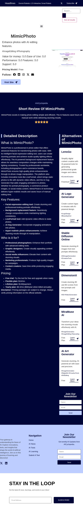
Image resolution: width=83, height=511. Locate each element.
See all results (69, 20)
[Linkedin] (6, 463)
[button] (41, 26)
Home (31, 440)
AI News (32, 444)
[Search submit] (64, 15)
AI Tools (32, 448)
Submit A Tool (34, 455)
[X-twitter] (61, 3)
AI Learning (33, 451)
